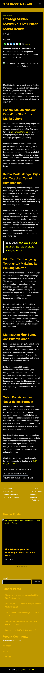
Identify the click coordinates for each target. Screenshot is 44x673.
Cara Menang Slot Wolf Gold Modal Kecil (21, 630)
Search (5, 578)
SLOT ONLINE (7, 15)
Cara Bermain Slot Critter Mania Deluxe (17, 469)
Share (27, 44)
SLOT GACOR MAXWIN (12, 478)
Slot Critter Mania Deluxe (21, 132)
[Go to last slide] (6, 542)
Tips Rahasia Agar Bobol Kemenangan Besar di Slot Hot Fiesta (20, 552)
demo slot (6, 657)
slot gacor (6, 646)
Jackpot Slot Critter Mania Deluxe (15, 474)
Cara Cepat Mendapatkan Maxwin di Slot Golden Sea (35, 494)
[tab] (17, 566)
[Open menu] (40, 4)
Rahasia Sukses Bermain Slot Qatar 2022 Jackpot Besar (21, 246)
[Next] (38, 542)
